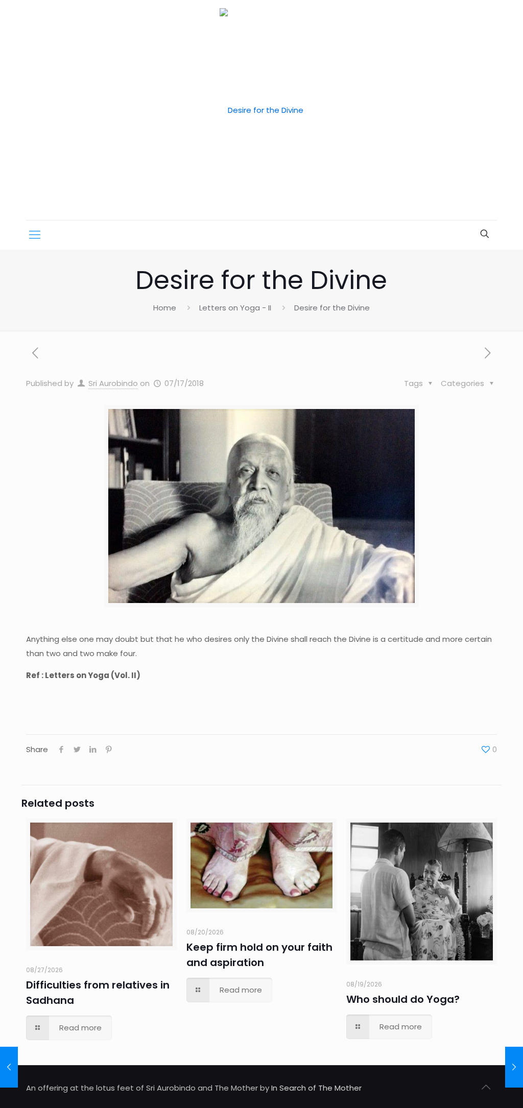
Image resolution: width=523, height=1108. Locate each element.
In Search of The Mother (316, 1087)
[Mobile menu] (34, 235)
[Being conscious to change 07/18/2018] (514, 1067)
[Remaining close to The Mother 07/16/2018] (9, 1067)
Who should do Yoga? (403, 999)
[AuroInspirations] (261, 110)
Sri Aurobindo (113, 383)
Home (164, 307)
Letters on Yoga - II (235, 307)
